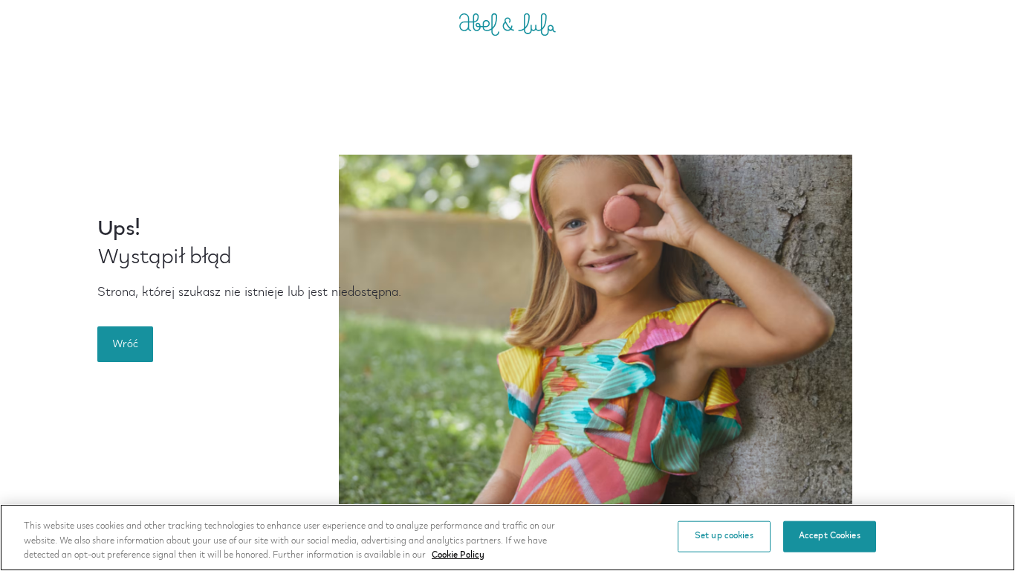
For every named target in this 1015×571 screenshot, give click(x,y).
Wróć (125, 344)
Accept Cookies (829, 536)
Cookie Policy (458, 555)
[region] (507, 537)
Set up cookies (724, 536)
